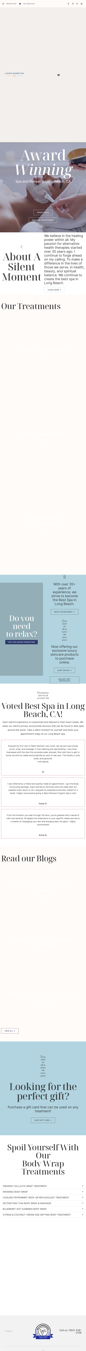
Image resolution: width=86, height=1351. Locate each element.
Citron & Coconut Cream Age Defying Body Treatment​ (37, 1214)
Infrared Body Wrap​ (15, 1191)
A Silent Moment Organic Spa (43, 1337)
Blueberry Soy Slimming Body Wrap (25, 1209)
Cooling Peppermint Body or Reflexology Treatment (36, 1197)
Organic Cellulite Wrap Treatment (25, 1186)
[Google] (81, 3)
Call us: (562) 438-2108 (70, 1331)
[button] (58, 75)
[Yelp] (77, 3)
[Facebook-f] (68, 3)
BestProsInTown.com (43, 1325)
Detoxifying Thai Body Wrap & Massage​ (27, 1203)
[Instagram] (73, 3)
